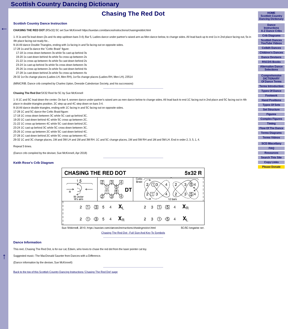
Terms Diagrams (271, 132)
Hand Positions (271, 100)
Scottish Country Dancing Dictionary (65, 4)
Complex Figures (271, 118)
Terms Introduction (271, 86)
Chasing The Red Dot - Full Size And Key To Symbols (133, 232)
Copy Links (271, 162)
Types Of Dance (271, 90)
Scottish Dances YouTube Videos (271, 42)
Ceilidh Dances (271, 47)
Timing (271, 123)
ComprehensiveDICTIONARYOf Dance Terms (271, 78)
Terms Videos (271, 137)
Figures (271, 114)
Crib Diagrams (271, 35)
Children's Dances (271, 52)
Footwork (271, 95)
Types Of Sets (271, 104)
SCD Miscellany (271, 143)
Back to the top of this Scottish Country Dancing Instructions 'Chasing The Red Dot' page (65, 272)
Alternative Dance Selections (271, 68)
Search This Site (271, 157)
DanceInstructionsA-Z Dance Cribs (271, 27)
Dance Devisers (271, 57)
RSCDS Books (271, 61)
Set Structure (271, 109)
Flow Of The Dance (271, 128)
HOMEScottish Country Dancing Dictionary (271, 15)
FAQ (271, 148)
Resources (271, 152)
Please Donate (271, 166)
